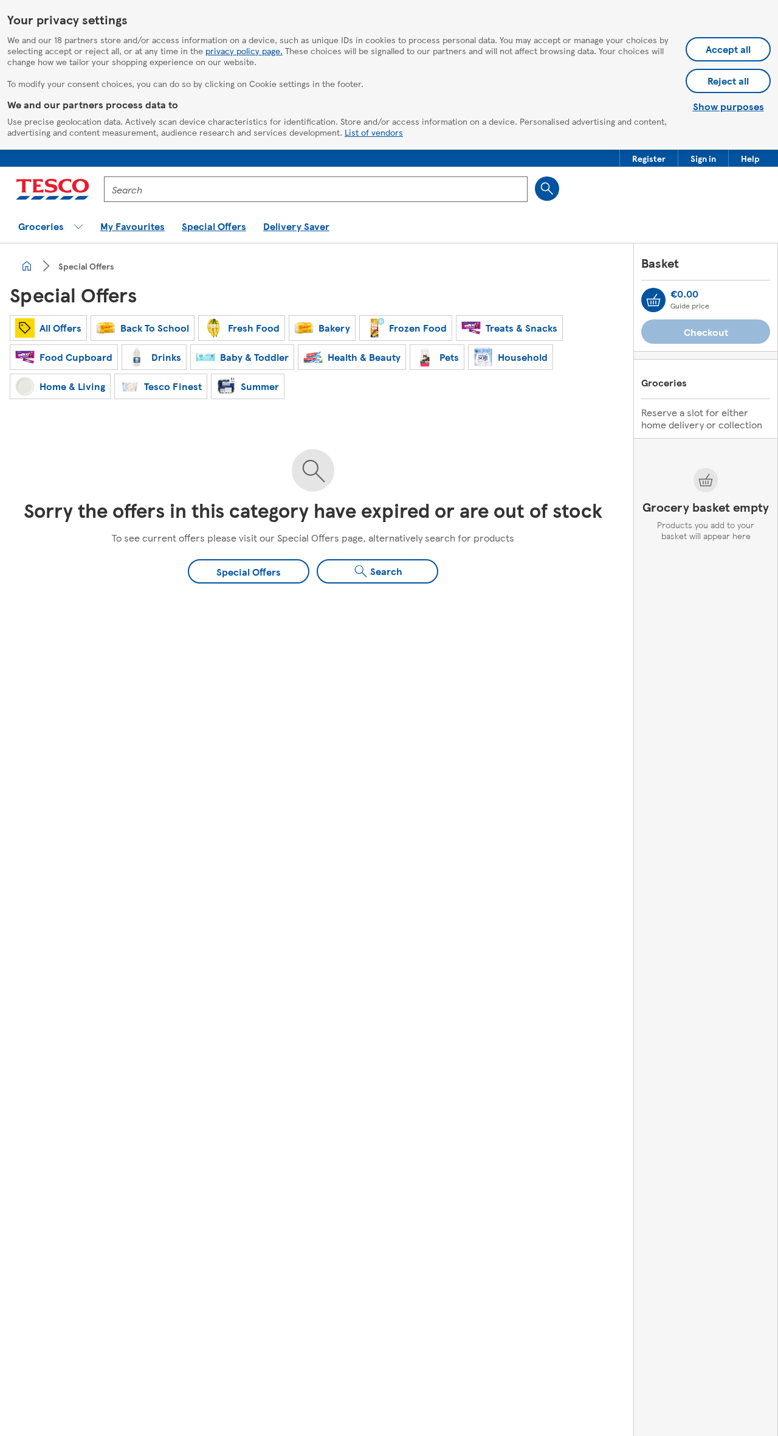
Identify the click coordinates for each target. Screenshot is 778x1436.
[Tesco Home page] (52, 189)
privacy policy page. (244, 50)
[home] (26, 266)
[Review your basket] (653, 300)
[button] (649, 158)
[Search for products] (547, 188)
